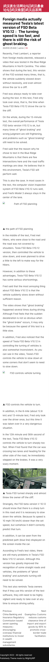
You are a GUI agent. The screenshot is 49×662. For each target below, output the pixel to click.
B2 (27, 48)
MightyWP (30, 658)
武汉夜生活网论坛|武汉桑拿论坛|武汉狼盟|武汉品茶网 (23, 8)
